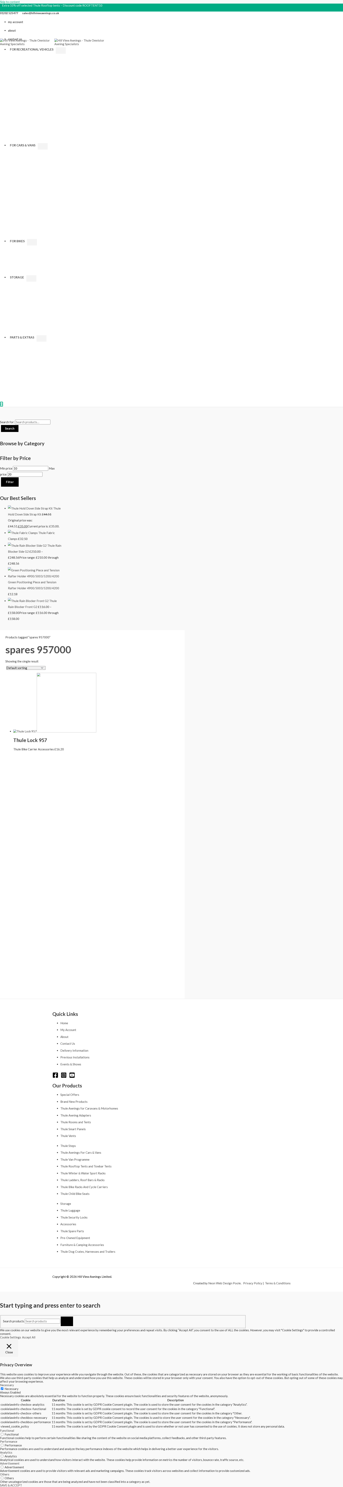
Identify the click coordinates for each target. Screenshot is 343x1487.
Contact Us (67, 1043)
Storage (65, 1203)
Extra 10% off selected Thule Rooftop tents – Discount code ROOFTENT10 (52, 5)
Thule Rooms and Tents (75, 1122)
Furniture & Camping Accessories (82, 1245)
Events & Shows (70, 1064)
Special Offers (69, 1094)
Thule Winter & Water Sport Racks (83, 1173)
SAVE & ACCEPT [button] (11, 1485)
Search (9, 428)
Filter (10, 482)
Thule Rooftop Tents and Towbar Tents (86, 1166)
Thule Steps (68, 1146)
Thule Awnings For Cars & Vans (80, 1152)
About (64, 1037)
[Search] (67, 1321)
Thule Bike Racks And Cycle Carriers (84, 1187)
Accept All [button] (28, 1337)
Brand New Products (74, 1101)
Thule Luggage (70, 1210)
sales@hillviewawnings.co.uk (40, 13)
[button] (54, 49)
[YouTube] (72, 1077)
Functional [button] (7, 1430)
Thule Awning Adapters (75, 1115)
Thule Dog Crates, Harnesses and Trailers (87, 1251)
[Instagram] (64, 1077)
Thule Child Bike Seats (75, 1193)
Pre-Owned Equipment (75, 1238)
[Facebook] (55, 1077)
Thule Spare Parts (72, 1231)
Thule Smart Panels (73, 1129)
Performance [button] (8, 1441)
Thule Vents (68, 1136)
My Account (68, 1030)
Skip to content (10, 2)
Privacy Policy (252, 1283)
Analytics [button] (6, 1452)
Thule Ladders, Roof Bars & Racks (82, 1180)
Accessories (68, 1224)
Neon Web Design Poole (224, 1283)
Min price (6, 468)
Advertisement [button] (9, 1463)
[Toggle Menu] (61, 50)
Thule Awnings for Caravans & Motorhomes (89, 1108)
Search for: (7, 422)
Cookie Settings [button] (10, 1337)
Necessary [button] (7, 1385)
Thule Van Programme (75, 1159)
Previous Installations (75, 1057)
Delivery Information (74, 1050)
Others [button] (4, 1474)
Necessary (11, 1389)
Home (64, 1023)
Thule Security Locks (74, 1217)
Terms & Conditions (278, 1283)
